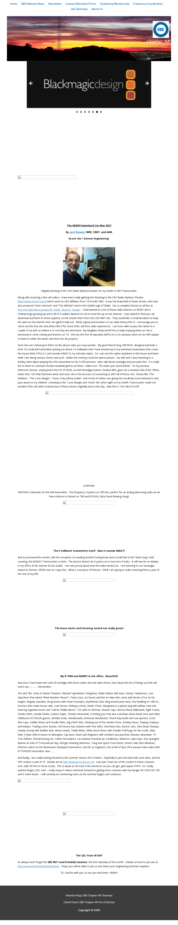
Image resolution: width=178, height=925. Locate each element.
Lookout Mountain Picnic (81, 4)
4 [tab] (89, 112)
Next (146, 83)
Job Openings (79, 9)
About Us (97, 9)
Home (13, 4)
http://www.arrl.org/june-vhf (78, 762)
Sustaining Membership (114, 4)
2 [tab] (81, 112)
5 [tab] (93, 112)
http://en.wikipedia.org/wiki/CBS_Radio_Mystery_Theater (49, 309)
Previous (31, 83)
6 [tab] (97, 112)
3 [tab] (85, 112)
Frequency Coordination (148, 4)
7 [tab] (101, 112)
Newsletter (55, 4)
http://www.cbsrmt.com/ (32, 301)
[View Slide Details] (89, 84)
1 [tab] (77, 112)
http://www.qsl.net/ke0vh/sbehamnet (38, 866)
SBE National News (32, 4)
